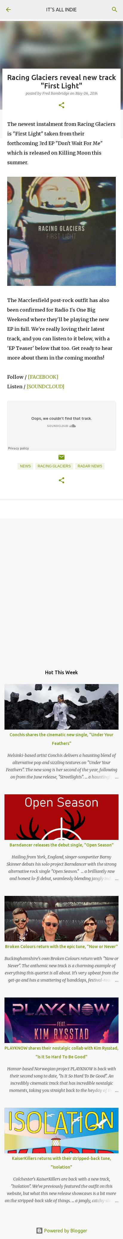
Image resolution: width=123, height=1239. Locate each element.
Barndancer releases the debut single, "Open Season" (62, 845)
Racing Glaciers (54, 466)
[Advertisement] (61, 589)
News (25, 466)
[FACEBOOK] (43, 377)
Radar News (90, 466)
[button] (61, 106)
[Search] (114, 9)
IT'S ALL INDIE (61, 9)
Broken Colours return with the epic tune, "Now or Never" (61, 946)
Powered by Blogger (65, 1230)
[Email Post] (61, 460)
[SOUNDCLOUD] (45, 387)
